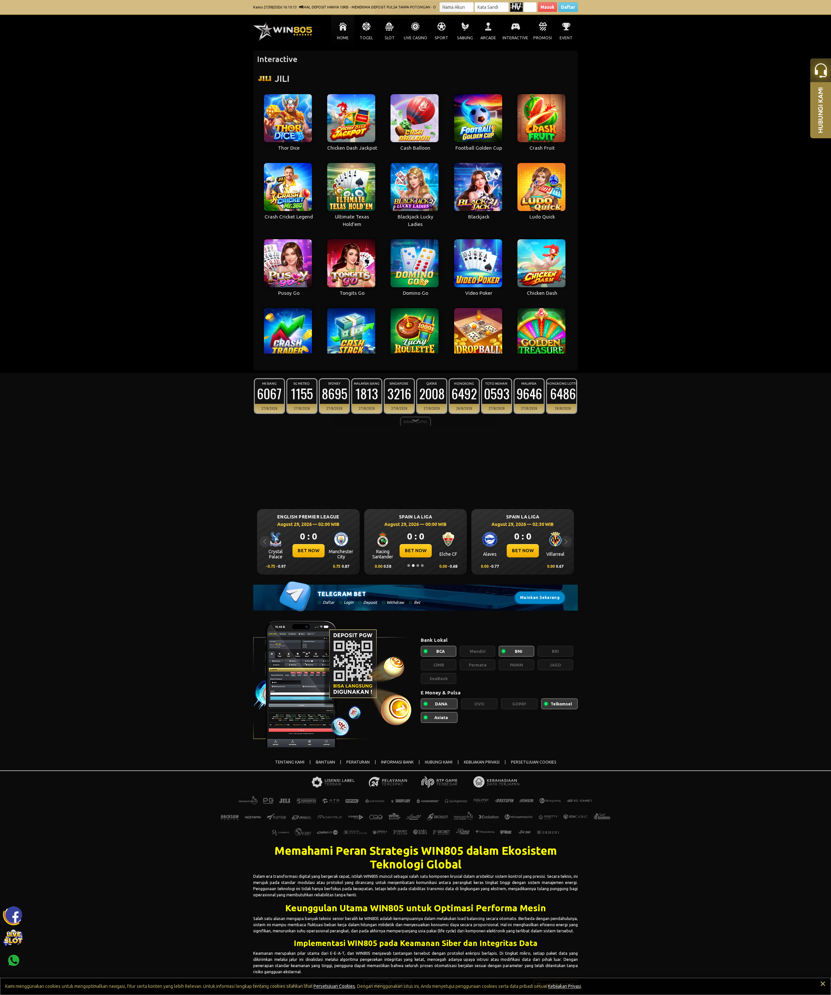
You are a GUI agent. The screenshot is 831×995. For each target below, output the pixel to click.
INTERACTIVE (515, 38)
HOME (343, 38)
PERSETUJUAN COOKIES (533, 762)
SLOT (390, 38)
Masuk (547, 7)
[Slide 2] (413, 565)
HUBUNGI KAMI (439, 762)
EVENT (566, 38)
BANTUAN (325, 762)
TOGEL (366, 38)
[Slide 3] (417, 565)
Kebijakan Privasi (564, 986)
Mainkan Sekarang (540, 597)
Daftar (568, 7)
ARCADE (488, 38)
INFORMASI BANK (397, 762)
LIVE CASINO (415, 38)
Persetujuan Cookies (334, 986)
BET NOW (308, 550)
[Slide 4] (422, 565)
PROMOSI (542, 38)
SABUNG (465, 38)
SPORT (441, 38)
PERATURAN (358, 762)
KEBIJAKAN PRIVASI (482, 762)
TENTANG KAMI (289, 762)
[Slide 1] (408, 565)
